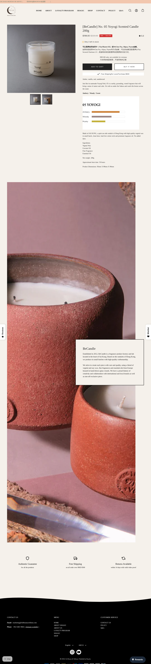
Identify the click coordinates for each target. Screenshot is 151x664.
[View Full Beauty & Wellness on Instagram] (72, 652)
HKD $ (81, 645)
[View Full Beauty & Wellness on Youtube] (78, 652)
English (68, 645)
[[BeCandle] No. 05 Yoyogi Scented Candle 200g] (35, 99)
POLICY (104, 625)
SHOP (56, 636)
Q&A (102, 628)
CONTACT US (106, 623)
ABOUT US (58, 628)
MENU (56, 617)
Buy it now (129, 67)
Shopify (88, 659)
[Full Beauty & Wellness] (12, 10)
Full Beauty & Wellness (71, 659)
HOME (56, 623)
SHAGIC (57, 633)
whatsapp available (31, 627)
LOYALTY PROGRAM (62, 630)
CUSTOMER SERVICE (109, 617)
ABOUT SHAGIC (60, 625)
